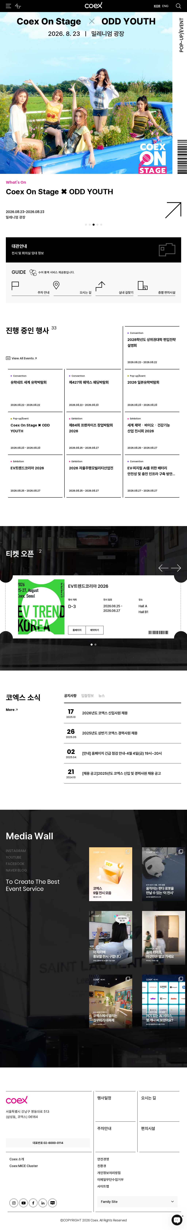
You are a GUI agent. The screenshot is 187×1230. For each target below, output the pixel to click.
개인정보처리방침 (109, 1173)
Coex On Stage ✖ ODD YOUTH (59, 191)
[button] (86, 225)
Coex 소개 (16, 1159)
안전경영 (103, 1159)
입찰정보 (87, 696)
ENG (165, 6)
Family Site (109, 1202)
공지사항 (70, 696)
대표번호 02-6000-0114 (48, 1143)
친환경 (101, 1166)
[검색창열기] (178, 6)
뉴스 (101, 696)
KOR (157, 6)
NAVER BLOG (16, 870)
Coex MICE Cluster (23, 1166)
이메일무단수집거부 (110, 1179)
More (10, 709)
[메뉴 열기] (8, 6)
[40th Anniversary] (18, 6)
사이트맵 (103, 1186)
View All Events (23, 358)
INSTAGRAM (16, 851)
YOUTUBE (13, 857)
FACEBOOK (15, 864)
